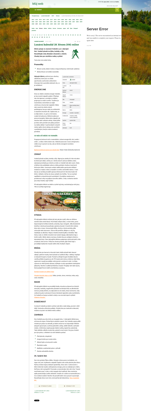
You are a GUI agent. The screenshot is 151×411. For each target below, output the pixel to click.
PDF (79, 41)
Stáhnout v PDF (70, 386)
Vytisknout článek (46, 386)
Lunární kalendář (45, 15)
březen (58, 15)
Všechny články (113, 9)
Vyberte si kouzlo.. (40, 297)
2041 (53, 15)
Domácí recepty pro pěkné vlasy (44, 271)
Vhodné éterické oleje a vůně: (43, 275)
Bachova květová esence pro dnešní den (46, 150)
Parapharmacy (35, 15)
